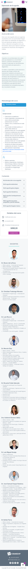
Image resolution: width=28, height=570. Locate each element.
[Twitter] (13, 563)
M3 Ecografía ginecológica (11, 188)
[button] (2, 2)
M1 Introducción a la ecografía (12, 180)
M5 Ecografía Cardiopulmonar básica (12, 196)
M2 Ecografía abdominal (10, 184)
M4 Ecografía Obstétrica (10, 192)
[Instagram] (15, 563)
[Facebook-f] (10, 563)
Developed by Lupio (21, 568)
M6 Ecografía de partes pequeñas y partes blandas (11, 201)
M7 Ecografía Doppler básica (11, 206)
